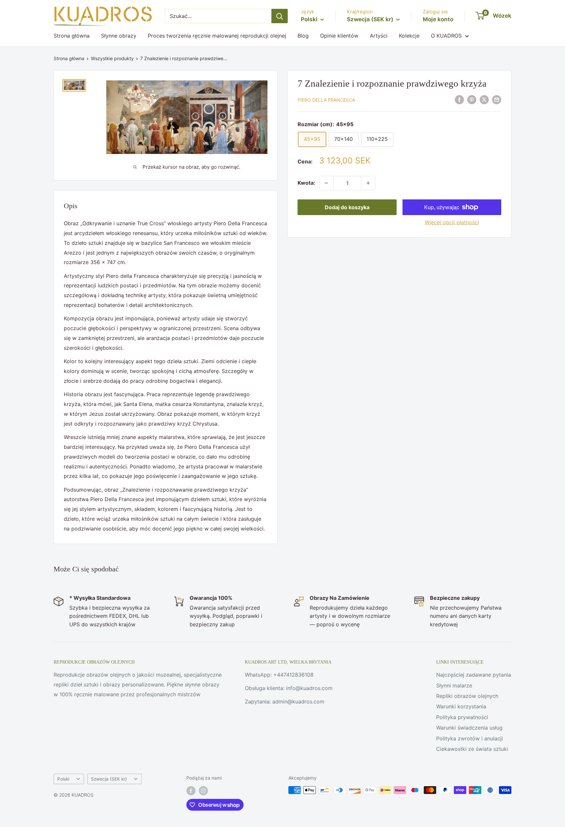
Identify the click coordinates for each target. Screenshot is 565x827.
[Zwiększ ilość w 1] (368, 183)
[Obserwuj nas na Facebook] (191, 790)
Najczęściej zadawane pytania (473, 674)
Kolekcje (409, 35)
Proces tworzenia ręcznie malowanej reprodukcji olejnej (217, 35)
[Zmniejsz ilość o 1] (326, 183)
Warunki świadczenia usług (469, 727)
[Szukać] (279, 16)
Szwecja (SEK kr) (109, 779)
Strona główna (72, 35)
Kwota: (306, 182)
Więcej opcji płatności (452, 222)
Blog (303, 35)
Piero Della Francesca (326, 100)
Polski (63, 779)
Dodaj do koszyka (347, 207)
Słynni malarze (454, 685)
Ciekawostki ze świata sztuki (472, 749)
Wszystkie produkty (112, 58)
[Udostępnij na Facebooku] (459, 100)
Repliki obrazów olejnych (467, 696)
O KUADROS (446, 35)
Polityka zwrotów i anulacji (469, 738)
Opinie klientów (339, 35)
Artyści (378, 35)
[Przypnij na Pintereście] (471, 100)
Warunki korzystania (461, 706)
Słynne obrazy (118, 35)
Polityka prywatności (462, 717)
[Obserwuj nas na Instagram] (203, 790)
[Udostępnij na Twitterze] (484, 100)
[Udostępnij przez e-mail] (496, 100)
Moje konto (438, 19)
